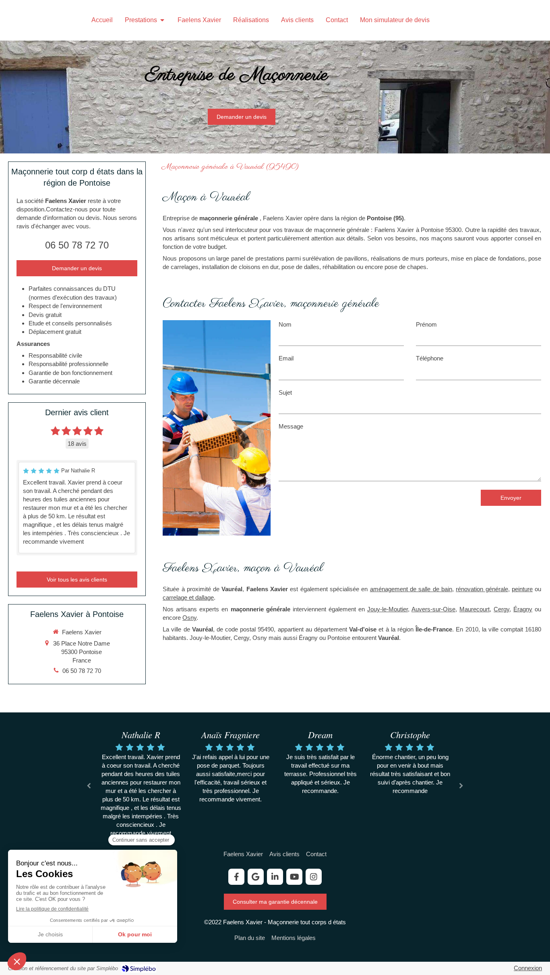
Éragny (522, 609)
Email (286, 358)
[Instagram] (314, 877)
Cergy (501, 609)
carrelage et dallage (188, 597)
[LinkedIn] (275, 877)
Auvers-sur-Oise (433, 609)
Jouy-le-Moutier (387, 609)
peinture (522, 589)
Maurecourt (474, 609)
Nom (285, 324)
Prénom (426, 324)
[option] (141, 784)
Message (291, 426)
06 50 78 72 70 (77, 245)
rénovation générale (482, 589)
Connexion (528, 968)
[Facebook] (236, 877)
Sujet (285, 392)
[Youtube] (294, 877)
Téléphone (429, 358)
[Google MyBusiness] (256, 877)
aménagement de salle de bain (411, 589)
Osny (189, 617)
